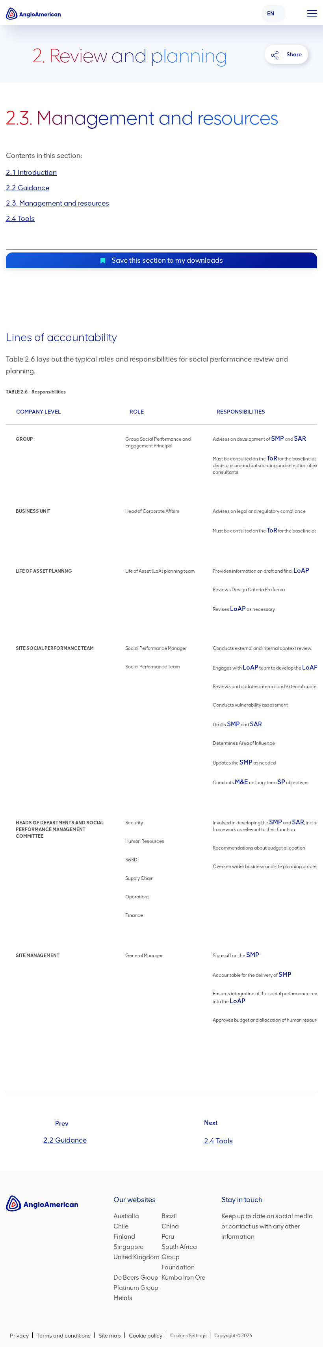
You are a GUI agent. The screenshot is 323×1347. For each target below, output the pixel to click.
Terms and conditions (64, 1335)
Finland (124, 1237)
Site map (109, 1335)
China (170, 1227)
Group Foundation (184, 1263)
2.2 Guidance (27, 188)
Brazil (169, 1216)
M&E (241, 782)
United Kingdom (136, 1257)
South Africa (179, 1247)
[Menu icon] (312, 12)
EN (270, 13)
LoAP (301, 570)
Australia (126, 1216)
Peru (168, 1237)
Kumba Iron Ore (183, 1278)
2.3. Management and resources (57, 203)
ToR (272, 458)
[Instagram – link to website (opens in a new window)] (269, 1287)
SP (281, 782)
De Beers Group (135, 1278)
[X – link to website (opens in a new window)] (254, 1287)
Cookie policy (145, 1335)
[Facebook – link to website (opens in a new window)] (226, 1287)
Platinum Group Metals (135, 1293)
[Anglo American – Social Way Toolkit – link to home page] (33, 13)
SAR (300, 438)
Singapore (128, 1247)
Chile (120, 1227)
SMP (277, 438)
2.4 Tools (20, 218)
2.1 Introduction (31, 172)
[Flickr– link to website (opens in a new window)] (284, 1287)
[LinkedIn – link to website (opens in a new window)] (240, 1287)
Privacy (19, 1335)
